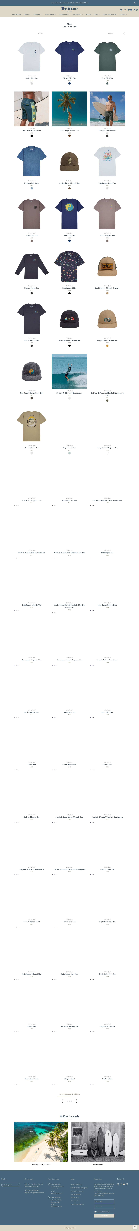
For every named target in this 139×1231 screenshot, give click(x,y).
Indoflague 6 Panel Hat (32, 974)
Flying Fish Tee (69, 78)
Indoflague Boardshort (107, 605)
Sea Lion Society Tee (69, 1026)
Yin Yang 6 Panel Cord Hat (31, 393)
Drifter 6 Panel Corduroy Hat (69, 1184)
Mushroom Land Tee (107, 183)
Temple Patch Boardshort (107, 660)
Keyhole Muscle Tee (107, 922)
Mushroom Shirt (69, 288)
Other (96, 14)
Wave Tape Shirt (32, 1079)
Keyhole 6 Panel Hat (31, 1184)
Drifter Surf (31, 76)
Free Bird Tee (107, 78)
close (136, 3)
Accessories (76, 14)
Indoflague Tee (107, 553)
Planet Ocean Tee (31, 288)
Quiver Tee (107, 765)
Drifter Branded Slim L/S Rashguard (69, 869)
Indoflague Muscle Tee (31, 605)
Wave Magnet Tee (107, 235)
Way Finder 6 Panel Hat (107, 340)
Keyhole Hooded (69, 1131)
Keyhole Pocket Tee (107, 974)
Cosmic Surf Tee (107, 869)
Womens (36, 14)
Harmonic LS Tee (69, 500)
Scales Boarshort (69, 765)
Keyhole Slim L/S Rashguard (31, 869)
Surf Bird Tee (107, 712)
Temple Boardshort (107, 131)
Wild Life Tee (31, 235)
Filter (41, 33)
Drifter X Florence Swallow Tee (31, 553)
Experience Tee (69, 448)
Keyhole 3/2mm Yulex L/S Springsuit (107, 817)
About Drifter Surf (109, 14)
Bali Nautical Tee (31, 712)
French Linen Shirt (32, 922)
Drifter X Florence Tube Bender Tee (69, 553)
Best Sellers (16, 14)
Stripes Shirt (69, 1079)
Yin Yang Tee (69, 235)
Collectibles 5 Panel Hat (69, 183)
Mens (26, 14)
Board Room (49, 14)
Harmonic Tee (69, 922)
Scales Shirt (107, 1079)
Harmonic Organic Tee (31, 660)
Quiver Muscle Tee (32, 817)
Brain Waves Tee (32, 448)
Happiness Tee (69, 712)
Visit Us (122, 14)
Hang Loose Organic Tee (107, 448)
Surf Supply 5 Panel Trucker (107, 288)
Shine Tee (32, 765)
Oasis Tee (32, 1026)
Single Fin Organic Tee (31, 500)
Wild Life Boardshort (32, 131)
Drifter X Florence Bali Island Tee (107, 500)
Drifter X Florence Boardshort (70, 393)
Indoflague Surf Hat (69, 974)
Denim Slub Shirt (31, 183)
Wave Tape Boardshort (69, 131)
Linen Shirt (31, 1131)
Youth (88, 14)
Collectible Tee (31, 78)
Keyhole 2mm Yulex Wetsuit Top (69, 817)
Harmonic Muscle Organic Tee (69, 660)
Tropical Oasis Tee (107, 1026)
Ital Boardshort (107, 1184)
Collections (63, 14)
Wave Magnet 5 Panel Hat (70, 340)
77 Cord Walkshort (107, 1131)
